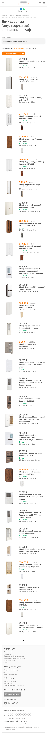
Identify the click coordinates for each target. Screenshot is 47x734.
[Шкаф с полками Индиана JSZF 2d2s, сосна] (22, 614)
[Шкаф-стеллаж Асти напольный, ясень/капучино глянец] (9, 347)
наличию (28, 48)
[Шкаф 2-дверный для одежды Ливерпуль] (9, 64)
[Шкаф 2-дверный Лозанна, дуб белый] (9, 101)
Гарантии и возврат (10, 674)
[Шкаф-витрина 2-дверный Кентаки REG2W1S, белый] (9, 119)
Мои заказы (8, 683)
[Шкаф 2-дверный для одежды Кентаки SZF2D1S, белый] (9, 165)
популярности (18, 48)
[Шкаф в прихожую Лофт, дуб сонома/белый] (9, 188)
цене (34, 48)
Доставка (7, 672)
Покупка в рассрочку (11, 670)
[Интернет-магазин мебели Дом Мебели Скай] (23, 3)
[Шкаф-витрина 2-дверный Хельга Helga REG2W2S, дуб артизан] (9, 568)
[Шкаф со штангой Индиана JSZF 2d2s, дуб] (9, 142)
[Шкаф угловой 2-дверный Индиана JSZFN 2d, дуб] (9, 475)
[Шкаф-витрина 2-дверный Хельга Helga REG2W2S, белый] (22, 576)
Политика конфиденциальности (14, 656)
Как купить (7, 654)
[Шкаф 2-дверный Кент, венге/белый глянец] (9, 290)
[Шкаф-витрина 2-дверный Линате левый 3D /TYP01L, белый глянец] (9, 516)
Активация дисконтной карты (14, 685)
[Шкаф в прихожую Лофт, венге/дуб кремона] (22, 194)
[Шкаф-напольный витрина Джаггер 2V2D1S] (9, 457)
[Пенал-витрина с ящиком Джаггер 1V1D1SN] (9, 402)
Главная (4, 15)
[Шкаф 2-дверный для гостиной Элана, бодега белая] (9, 308)
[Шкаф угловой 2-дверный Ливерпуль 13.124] (9, 208)
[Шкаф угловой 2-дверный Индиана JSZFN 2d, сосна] (22, 483)
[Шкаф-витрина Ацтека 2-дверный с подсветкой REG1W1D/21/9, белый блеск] (9, 272)
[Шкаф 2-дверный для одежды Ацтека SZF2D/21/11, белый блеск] (9, 365)
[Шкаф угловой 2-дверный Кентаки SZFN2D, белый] (9, 249)
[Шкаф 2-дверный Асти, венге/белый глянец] (9, 83)
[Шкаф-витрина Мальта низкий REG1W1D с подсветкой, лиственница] (9, 420)
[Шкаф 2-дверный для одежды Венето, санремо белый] (9, 551)
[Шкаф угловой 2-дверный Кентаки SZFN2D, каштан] (22, 258)
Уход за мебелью (10, 660)
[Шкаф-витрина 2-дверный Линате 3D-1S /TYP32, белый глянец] (9, 498)
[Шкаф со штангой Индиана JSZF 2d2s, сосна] (22, 151)
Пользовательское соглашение (14, 658)
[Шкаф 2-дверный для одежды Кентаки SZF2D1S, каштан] (22, 173)
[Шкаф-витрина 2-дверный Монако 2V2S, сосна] (9, 534)
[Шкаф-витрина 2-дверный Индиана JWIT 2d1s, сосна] (22, 235)
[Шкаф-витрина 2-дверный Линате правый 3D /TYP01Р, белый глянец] (9, 384)
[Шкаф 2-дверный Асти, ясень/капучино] (22, 87)
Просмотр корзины (10, 681)
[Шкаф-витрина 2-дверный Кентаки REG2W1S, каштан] (22, 128)
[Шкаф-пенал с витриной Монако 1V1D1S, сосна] (9, 329)
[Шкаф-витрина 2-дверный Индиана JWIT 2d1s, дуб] (9, 226)
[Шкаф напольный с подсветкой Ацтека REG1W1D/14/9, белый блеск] (9, 438)
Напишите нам (13, 694)
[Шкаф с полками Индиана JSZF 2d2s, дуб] (9, 606)
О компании (8, 652)
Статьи (6, 662)
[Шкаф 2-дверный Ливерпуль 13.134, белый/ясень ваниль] (9, 628)
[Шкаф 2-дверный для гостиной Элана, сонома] (22, 315)
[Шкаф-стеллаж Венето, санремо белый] (9, 589)
